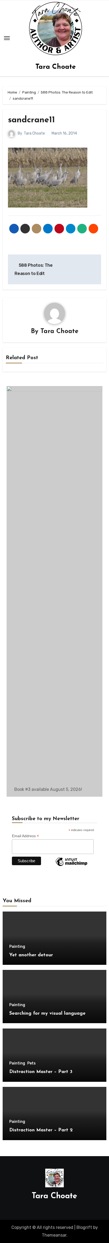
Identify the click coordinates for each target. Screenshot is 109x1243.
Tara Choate (55, 67)
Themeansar (54, 1235)
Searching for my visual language (47, 1013)
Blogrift (84, 1227)
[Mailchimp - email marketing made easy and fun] (71, 866)
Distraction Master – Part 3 (40, 1072)
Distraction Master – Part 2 (41, 1130)
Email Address (25, 836)
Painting (17, 947)
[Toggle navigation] (7, 38)
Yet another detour (31, 955)
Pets (31, 1063)
